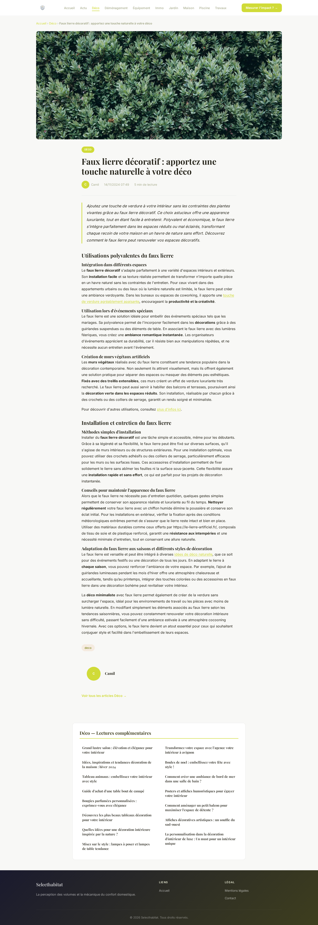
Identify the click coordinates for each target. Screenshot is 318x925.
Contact (230, 898)
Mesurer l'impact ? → (262, 8)
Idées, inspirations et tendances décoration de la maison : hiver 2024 (116, 764)
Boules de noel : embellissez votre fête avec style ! (197, 764)
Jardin (173, 8)
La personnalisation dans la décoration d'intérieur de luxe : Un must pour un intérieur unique (200, 839)
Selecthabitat (49, 884)
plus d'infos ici (169, 409)
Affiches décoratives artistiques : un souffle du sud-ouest (200, 822)
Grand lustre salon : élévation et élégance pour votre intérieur (117, 750)
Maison (188, 8)
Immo (159, 8)
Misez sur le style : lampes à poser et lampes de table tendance (116, 846)
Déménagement (116, 8)
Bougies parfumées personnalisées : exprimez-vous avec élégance (109, 803)
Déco (96, 8)
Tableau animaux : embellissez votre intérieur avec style (117, 778)
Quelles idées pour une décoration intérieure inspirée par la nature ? (116, 831)
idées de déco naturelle (193, 554)
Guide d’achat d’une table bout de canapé (113, 791)
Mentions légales (237, 890)
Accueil (69, 8)
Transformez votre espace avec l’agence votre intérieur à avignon (199, 750)
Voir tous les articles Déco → (104, 696)
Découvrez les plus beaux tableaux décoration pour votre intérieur (116, 817)
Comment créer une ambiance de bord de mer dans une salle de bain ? (200, 778)
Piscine (204, 8)
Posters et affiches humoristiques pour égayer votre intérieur (199, 793)
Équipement (141, 8)
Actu (83, 8)
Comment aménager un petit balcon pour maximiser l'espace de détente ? (196, 807)
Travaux (220, 8)
